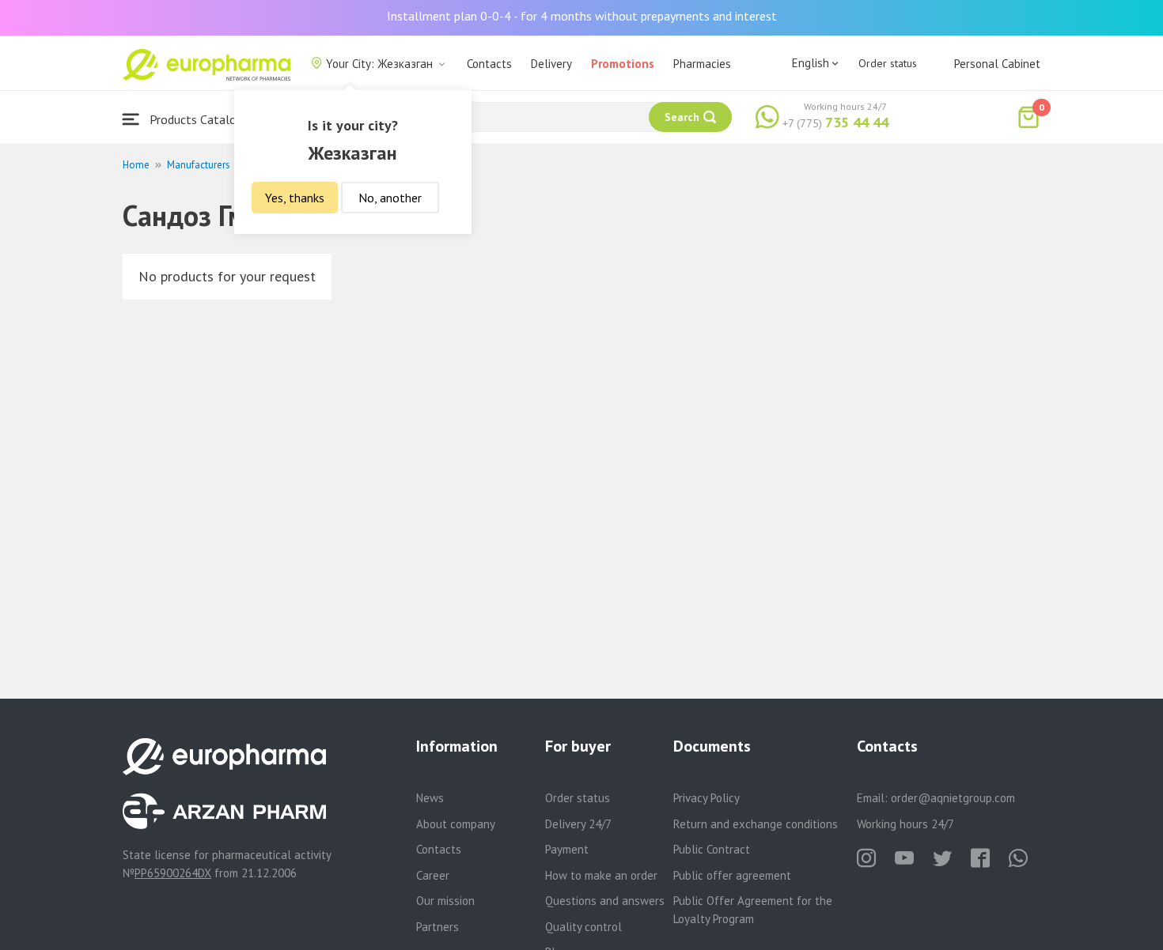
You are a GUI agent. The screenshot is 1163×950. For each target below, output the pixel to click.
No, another (390, 197)
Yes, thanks (294, 197)
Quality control (583, 926)
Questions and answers (605, 900)
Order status (887, 63)
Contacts (489, 63)
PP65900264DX (172, 872)
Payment (567, 849)
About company (455, 823)
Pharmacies (702, 63)
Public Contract (711, 849)
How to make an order (601, 875)
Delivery (551, 63)
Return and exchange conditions (755, 823)
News (430, 797)
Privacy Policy (706, 797)
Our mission (445, 900)
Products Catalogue (201, 119)
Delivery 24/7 (578, 823)
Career (432, 875)
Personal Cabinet (997, 63)
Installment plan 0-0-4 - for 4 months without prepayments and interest (582, 16)
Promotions (622, 63)
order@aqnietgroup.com (953, 797)
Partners (437, 926)
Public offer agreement (732, 875)
